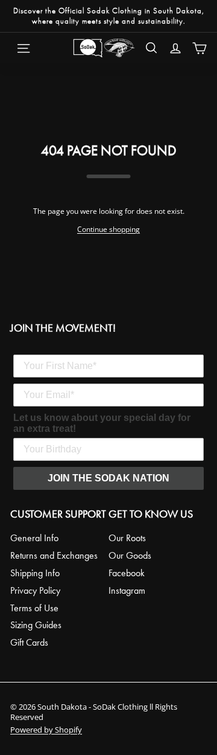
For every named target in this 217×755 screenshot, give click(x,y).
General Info (34, 538)
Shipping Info (35, 573)
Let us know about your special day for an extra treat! (101, 423)
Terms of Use (34, 608)
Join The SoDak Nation (108, 478)
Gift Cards (29, 642)
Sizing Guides (35, 624)
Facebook (126, 573)
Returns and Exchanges (54, 555)
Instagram (126, 590)
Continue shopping (108, 229)
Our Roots (127, 538)
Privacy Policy (35, 590)
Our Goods (129, 555)
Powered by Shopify (46, 729)
